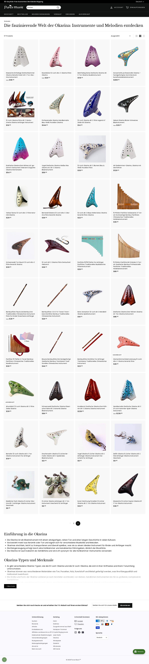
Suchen (34, 621)
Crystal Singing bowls (60, 632)
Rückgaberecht (37, 641)
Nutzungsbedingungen (40, 643)
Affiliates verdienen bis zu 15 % (42, 632)
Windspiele (57, 641)
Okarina (56, 638)
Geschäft (8, 14)
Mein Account (36, 649)
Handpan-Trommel (60, 629)
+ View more (10, 586)
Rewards (35, 624)
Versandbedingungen (39, 638)
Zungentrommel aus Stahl (62, 627)
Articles (34, 627)
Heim (55, 621)
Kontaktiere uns (37, 629)
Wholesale (57, 646)
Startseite (7, 21)
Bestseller (23, 14)
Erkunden (70, 14)
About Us (35, 646)
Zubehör (56, 643)
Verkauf (58, 14)
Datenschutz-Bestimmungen (42, 635)
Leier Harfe (57, 635)
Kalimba (56, 624)
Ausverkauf (84, 14)
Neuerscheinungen (41, 14)
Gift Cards (56, 649)
